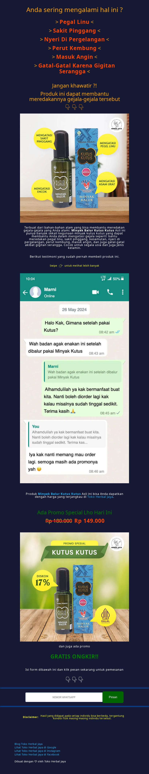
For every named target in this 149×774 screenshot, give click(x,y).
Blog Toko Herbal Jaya (29, 744)
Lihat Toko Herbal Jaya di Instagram (37, 751)
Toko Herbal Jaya (100, 497)
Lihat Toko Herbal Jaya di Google (35, 747)
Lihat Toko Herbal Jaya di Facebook (37, 754)
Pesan (113, 697)
